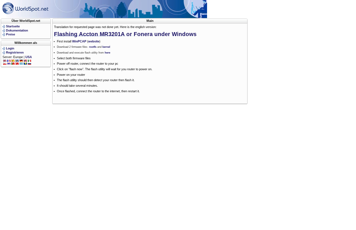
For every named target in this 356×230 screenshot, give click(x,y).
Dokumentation (17, 30)
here (107, 52)
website (93, 41)
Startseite (13, 26)
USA (28, 57)
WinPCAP (79, 41)
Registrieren (15, 52)
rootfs (93, 46)
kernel (106, 46)
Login (10, 48)
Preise (10, 34)
